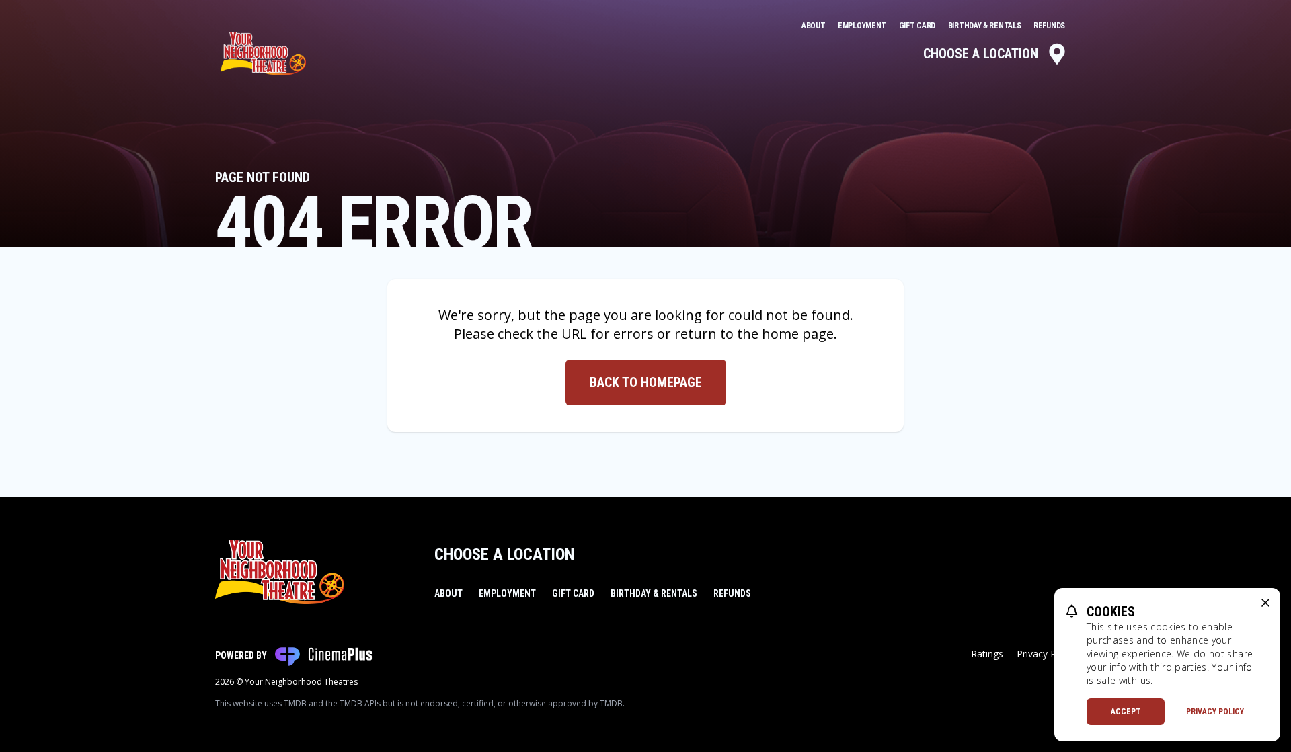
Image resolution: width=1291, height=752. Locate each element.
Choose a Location (980, 54)
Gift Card (918, 25)
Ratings (987, 653)
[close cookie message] (1265, 603)
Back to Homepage (646, 382)
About (814, 25)
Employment (863, 25)
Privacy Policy (1215, 711)
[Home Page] (263, 53)
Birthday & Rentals (985, 25)
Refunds (1049, 25)
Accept (1126, 711)
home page (798, 334)
